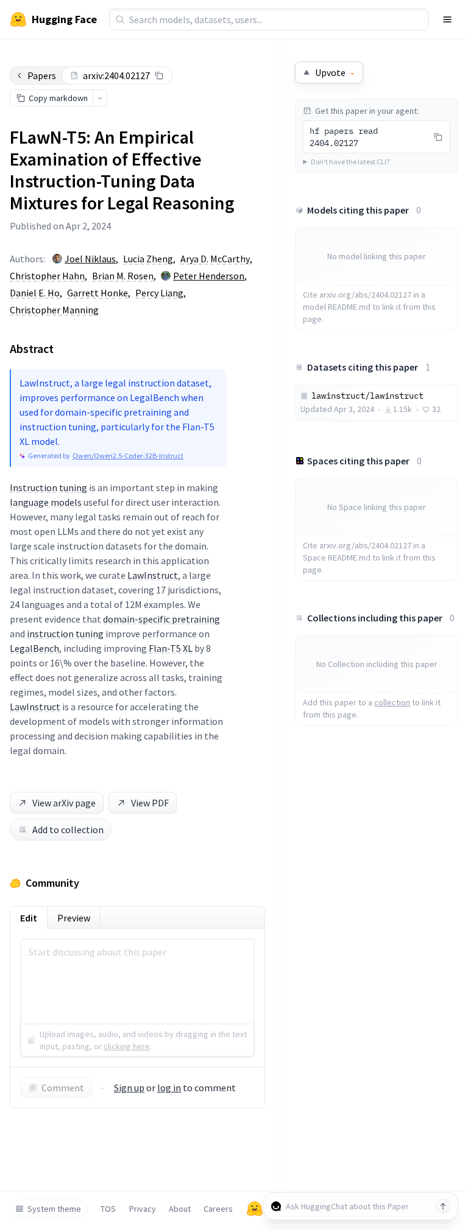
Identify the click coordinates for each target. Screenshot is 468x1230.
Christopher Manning (54, 310)
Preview (73, 918)
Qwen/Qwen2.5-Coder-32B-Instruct (128, 455)
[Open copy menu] (100, 98)
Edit (28, 918)
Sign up (129, 1087)
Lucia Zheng (148, 259)
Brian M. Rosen (123, 276)
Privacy (142, 1208)
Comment (62, 1087)
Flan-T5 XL (171, 648)
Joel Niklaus (90, 259)
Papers (41, 75)
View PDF (150, 803)
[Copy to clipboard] (159, 75)
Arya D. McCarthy (215, 259)
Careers (218, 1208)
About (180, 1208)
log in (169, 1087)
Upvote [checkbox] (334, 72)
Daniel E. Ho (35, 293)
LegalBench (34, 648)
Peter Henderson (208, 276)
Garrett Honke (97, 293)
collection (392, 702)
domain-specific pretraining (161, 619)
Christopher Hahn (47, 276)
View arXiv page (64, 803)
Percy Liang (159, 293)
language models (46, 502)
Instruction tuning (48, 487)
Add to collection (68, 829)
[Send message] (443, 1206)
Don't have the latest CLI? (350, 161)
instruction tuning (65, 633)
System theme (54, 1208)
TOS (108, 1208)
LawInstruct (152, 575)
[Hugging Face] (254, 1208)
